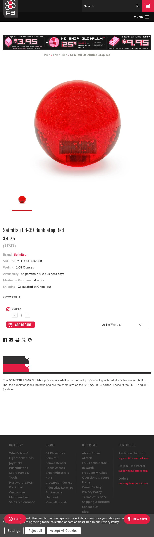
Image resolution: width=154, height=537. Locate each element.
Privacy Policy (92, 492)
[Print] (17, 340)
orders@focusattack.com (133, 483)
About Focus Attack (91, 455)
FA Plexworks (55, 453)
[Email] (11, 340)
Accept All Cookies (63, 530)
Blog (85, 511)
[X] (24, 340)
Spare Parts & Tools (19, 475)
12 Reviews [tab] (76, 368)
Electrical (16, 487)
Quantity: (16, 308)
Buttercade (54, 492)
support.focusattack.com (133, 471)
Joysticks (15, 463)
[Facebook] (5, 340)
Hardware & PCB (21, 482)
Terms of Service (94, 497)
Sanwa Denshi (56, 463)
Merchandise (18, 497)
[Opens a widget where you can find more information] (15, 519)
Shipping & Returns (96, 502)
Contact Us (90, 507)
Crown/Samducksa (59, 482)
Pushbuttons (18, 468)
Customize (17, 492)
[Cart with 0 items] (148, 6)
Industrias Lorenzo (59, 487)
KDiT (49, 478)
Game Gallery (92, 487)
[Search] (137, 6)
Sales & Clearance (22, 502)
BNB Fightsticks (57, 473)
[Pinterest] (30, 340)
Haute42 (52, 497)
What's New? (18, 453)
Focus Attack (55, 468)
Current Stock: (11, 296)
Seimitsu (20, 254)
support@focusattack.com (134, 458)
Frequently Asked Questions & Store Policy (95, 477)
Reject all (35, 530)
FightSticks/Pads (21, 458)
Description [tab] (76, 360)
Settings (14, 530)
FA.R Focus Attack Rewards (95, 465)
